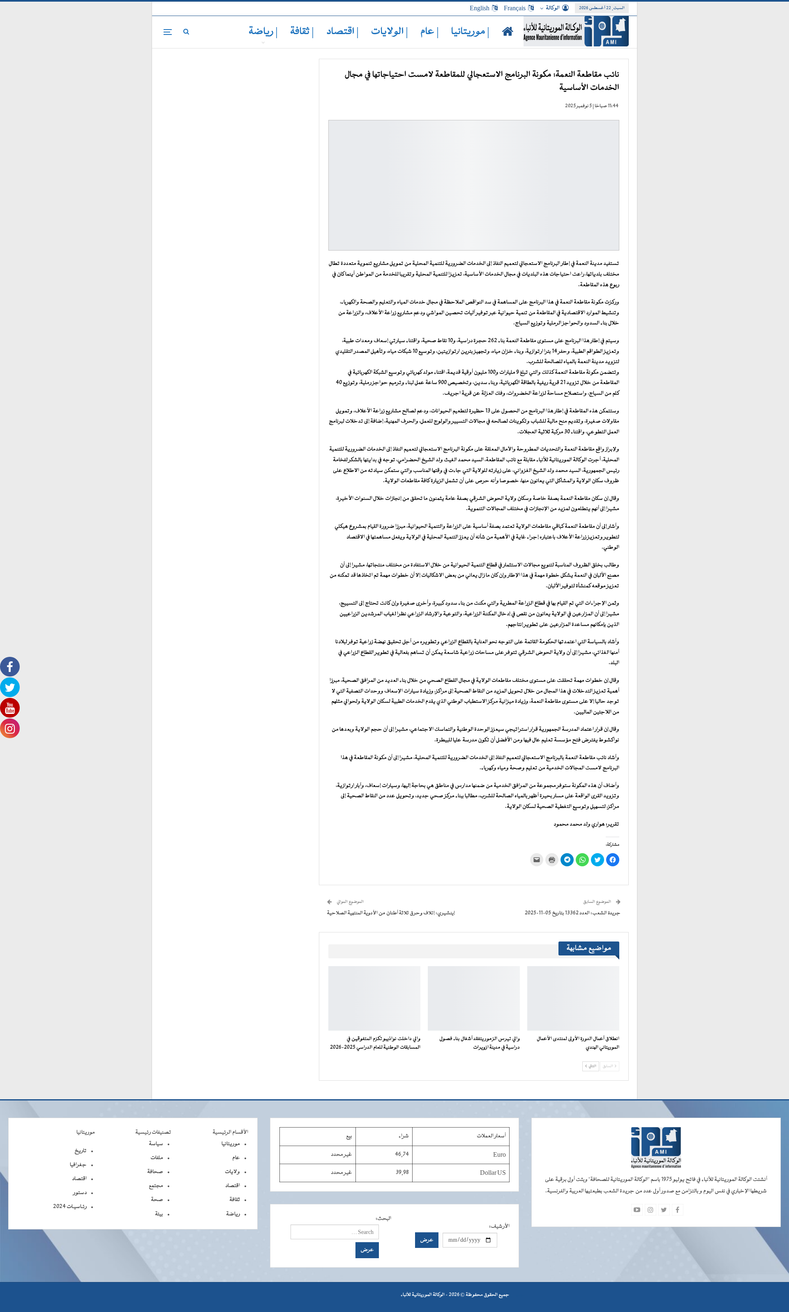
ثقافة (234, 1200)
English (479, 8)
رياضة (233, 1214)
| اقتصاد (342, 31)
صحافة (155, 1172)
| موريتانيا (470, 31)
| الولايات (389, 31)
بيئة (159, 1214)
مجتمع (156, 1186)
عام (236, 1158)
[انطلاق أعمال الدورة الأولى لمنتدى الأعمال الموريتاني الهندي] (573, 998)
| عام (429, 31)
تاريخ (80, 1151)
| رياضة (263, 31)
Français (515, 8)
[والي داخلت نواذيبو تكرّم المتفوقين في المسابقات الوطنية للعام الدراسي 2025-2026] (374, 998)
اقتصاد (232, 1186)
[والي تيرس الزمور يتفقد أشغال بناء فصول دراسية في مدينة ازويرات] (474, 998)
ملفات (156, 1158)
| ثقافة (302, 31)
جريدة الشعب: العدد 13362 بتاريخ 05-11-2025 (573, 913)
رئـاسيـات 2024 (70, 1207)
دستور (80, 1193)
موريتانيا (230, 1144)
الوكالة (553, 8)
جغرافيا (78, 1165)
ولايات (232, 1172)
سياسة (156, 1144)
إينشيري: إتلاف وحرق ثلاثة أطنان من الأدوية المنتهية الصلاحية (391, 913)
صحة (157, 1200)
